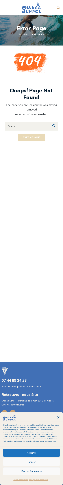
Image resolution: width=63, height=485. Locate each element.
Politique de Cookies (20, 480)
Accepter (31, 452)
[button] (58, 417)
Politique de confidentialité (38, 480)
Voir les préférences (31, 471)
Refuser (31, 462)
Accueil (23, 34)
